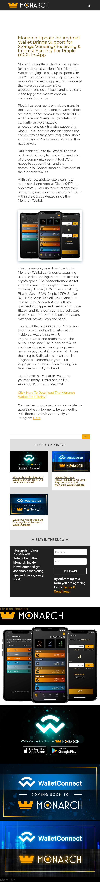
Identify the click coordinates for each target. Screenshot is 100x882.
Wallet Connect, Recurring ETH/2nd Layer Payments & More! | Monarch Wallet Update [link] (70, 481)
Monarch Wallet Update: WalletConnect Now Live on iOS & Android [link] (28, 480)
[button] (89, 6)
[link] (29, 5)
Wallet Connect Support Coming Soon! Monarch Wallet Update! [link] (28, 522)
